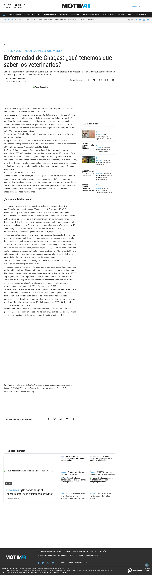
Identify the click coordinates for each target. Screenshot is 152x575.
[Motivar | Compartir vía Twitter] (94, 80)
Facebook (38, 563)
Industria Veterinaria (32, 15)
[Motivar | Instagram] (144, 20)
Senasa (39, 20)
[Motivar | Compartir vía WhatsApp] (100, 80)
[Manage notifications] (147, 565)
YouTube (53, 563)
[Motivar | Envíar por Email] (106, 80)
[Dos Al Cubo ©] (139, 572)
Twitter (43, 563)
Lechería (120, 15)
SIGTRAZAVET (19, 20)
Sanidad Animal (50, 15)
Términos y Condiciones (75, 563)
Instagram (48, 563)
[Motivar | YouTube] (148, 19)
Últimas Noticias (14, 15)
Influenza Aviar (73, 20)
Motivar (6, 44)
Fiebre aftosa (30, 20)
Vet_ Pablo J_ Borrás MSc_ (17, 78)
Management (108, 15)
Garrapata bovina (60, 20)
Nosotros (62, 563)
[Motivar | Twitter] (140, 19)
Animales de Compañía (91, 15)
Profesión (75, 15)
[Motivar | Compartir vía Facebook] (88, 80)
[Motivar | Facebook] (136, 20)
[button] (136, 6)
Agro (129, 15)
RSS (86, 563)
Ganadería (64, 15)
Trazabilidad (48, 20)
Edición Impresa (140, 15)
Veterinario (90, 20)
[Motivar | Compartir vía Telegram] (112, 80)
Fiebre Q (82, 20)
